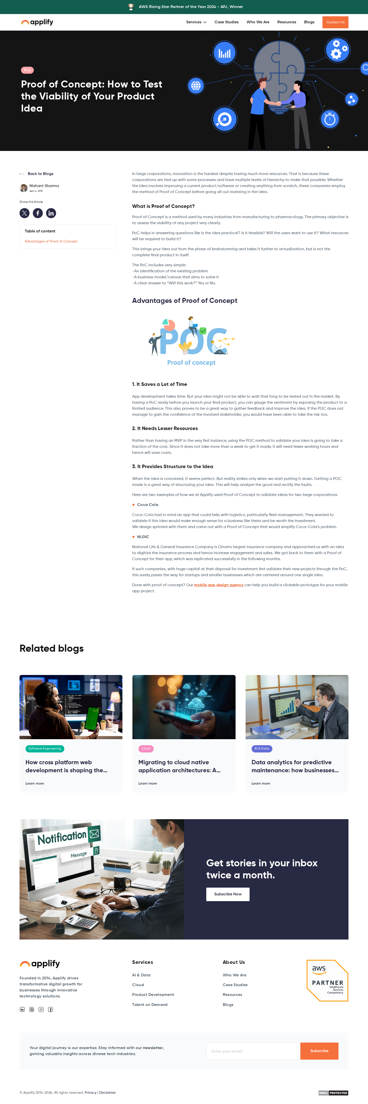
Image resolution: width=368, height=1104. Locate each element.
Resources (286, 22)
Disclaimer (107, 1092)
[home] (37, 22)
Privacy (90, 1092)
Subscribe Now (228, 894)
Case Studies (227, 22)
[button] (196, 22)
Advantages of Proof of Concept (51, 241)
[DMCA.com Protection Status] (333, 1093)
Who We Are (258, 22)
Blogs (309, 22)
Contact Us (335, 22)
